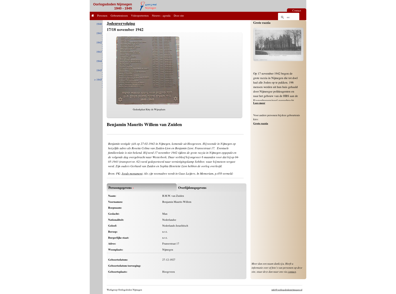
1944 (99, 61)
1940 (99, 24)
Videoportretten (140, 15)
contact (292, 271)
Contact (296, 10)
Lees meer (259, 103)
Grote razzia (262, 22)
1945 (99, 70)
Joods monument (132, 173)
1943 (99, 52)
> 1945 (98, 79)
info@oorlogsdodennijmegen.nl (286, 289)
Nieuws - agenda (161, 15)
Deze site (179, 15)
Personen (102, 15)
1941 (99, 33)
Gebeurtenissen (119, 15)
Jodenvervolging (121, 23)
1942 (99, 42)
